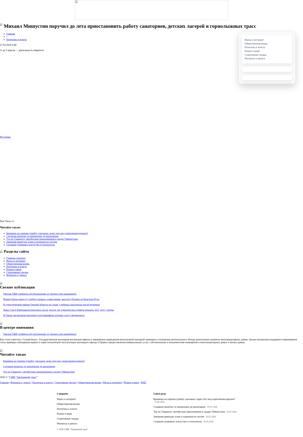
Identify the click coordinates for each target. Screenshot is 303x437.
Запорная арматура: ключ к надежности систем (31, 241)
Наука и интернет (15, 261)
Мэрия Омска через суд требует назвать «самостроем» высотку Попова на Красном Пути (51, 299)
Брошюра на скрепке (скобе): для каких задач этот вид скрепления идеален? (47, 233)
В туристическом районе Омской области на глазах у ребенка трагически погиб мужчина (51, 304)
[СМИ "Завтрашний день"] (151, 10)
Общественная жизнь (17, 263)
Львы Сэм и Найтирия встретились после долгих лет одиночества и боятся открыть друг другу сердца (58, 310)
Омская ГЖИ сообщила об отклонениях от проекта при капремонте (39, 294)
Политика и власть (16, 39)
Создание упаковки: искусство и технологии (30, 244)
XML (143, 382)
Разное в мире (13, 269)
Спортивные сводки (17, 272)
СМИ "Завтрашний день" (23, 377)
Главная (10, 33)
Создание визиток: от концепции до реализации (32, 236)
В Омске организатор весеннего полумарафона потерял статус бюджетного (44, 315)
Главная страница (15, 258)
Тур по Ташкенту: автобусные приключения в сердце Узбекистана (42, 239)
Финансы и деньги (16, 275)
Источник (5, 137)
